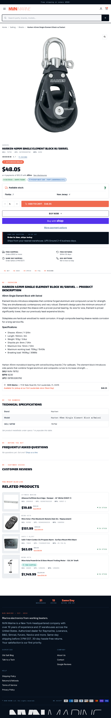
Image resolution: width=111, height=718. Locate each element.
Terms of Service (9, 685)
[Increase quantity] (17, 204)
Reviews (48, 271)
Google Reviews (64, 664)
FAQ (37, 271)
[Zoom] (104, 36)
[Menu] (4, 8)
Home (4, 27)
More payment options (55, 227)
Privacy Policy (8, 690)
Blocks (21, 27)
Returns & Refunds (10, 680)
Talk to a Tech (8, 660)
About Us (61, 655)
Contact (60, 660)
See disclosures (40, 175)
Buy (7, 271)
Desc (16, 271)
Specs (27, 271)
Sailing (13, 27)
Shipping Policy (9, 676)
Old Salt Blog (8, 655)
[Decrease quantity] (5, 204)
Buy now (54, 213)
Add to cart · (39, 204)
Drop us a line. (32, 452)
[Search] (105, 18)
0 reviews (23, 157)
